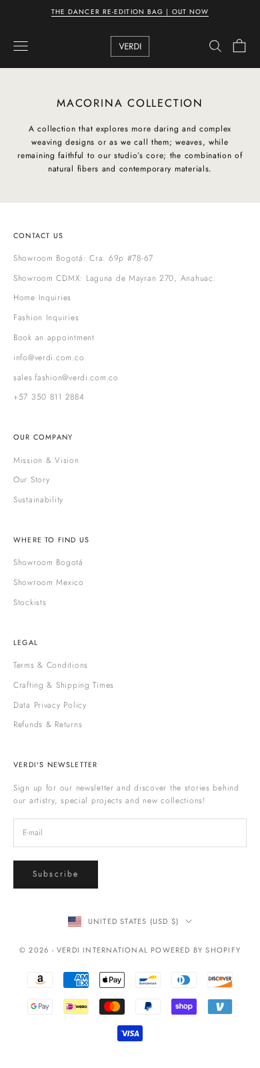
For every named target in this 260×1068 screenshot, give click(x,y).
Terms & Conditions (50, 665)
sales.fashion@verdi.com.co (66, 378)
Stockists (29, 602)
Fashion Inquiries (46, 318)
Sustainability (38, 500)
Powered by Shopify (196, 950)
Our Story (31, 480)
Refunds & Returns (47, 724)
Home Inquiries (42, 298)
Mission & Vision (46, 460)
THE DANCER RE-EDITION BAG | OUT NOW (130, 12)
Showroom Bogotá (48, 562)
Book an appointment (54, 338)
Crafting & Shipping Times (63, 685)
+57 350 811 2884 (49, 397)
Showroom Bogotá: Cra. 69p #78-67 (83, 258)
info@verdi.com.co (48, 358)
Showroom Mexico (48, 582)
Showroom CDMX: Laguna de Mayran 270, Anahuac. (114, 278)
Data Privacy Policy (50, 705)
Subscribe (56, 874)
